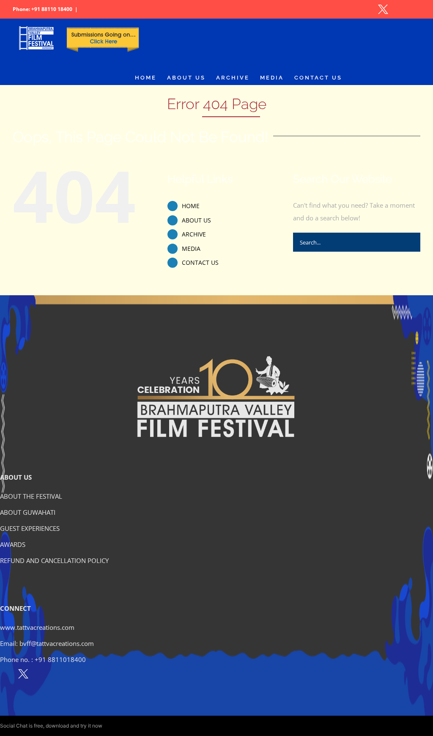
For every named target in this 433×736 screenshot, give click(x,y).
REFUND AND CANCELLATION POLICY (54, 560)
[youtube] (60, 675)
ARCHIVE (194, 234)
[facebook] (5, 675)
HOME (191, 206)
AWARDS (12, 544)
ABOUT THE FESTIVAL (31, 496)
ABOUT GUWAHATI (27, 512)
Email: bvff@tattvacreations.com (47, 643)
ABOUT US (196, 220)
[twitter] (23, 675)
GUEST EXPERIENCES (30, 528)
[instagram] (42, 675)
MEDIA (191, 248)
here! (109, 725)
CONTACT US (200, 262)
